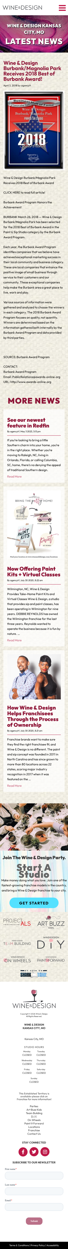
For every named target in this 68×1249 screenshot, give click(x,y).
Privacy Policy (38, 1245)
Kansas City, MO (34, 1039)
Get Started (34, 903)
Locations (34, 1127)
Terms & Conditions (19, 1245)
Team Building (34, 1113)
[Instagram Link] (44, 1151)
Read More (14, 476)
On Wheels (34, 1120)
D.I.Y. (34, 1116)
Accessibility (52, 1245)
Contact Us (34, 1133)
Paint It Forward (34, 1123)
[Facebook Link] (23, 1152)
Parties (34, 1106)
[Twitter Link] (34, 1151)
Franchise (34, 1130)
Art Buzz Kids (34, 1109)
